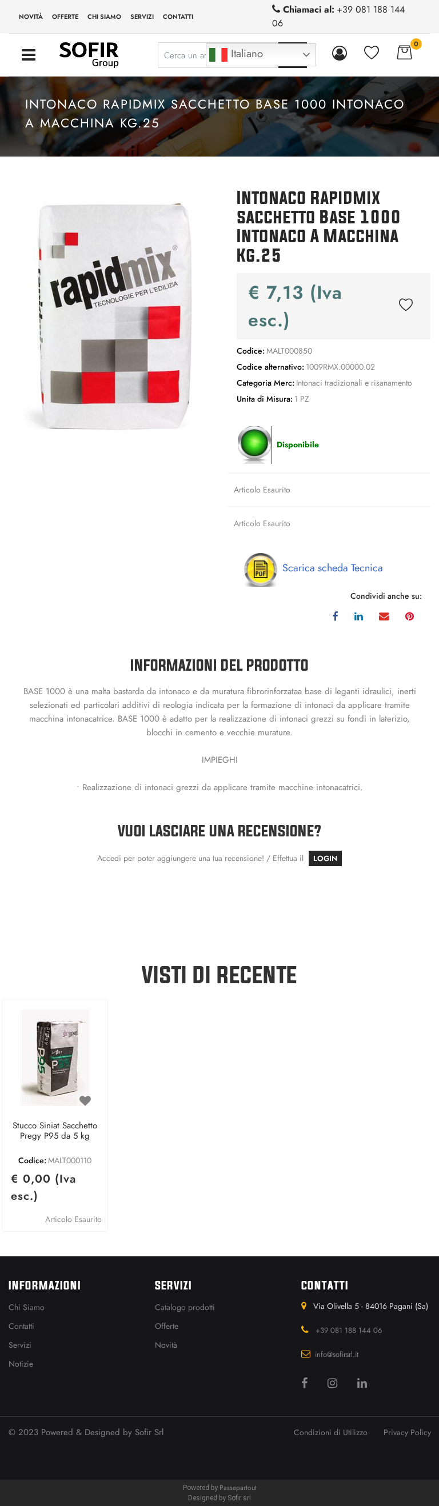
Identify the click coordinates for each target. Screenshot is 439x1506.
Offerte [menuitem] (65, 16)
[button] (110, 322)
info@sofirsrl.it (336, 1354)
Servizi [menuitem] (142, 16)
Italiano (245, 53)
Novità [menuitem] (31, 16)
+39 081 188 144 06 (349, 1330)
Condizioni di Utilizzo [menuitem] (331, 1432)
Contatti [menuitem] (178, 16)
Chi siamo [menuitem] (104, 16)
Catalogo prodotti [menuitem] (185, 1307)
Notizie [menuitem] (21, 1363)
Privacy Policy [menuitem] (407, 1432)
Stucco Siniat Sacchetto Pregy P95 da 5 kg (55, 1131)
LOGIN (325, 858)
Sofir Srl (149, 1432)
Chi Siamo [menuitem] (27, 1307)
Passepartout (238, 1488)
